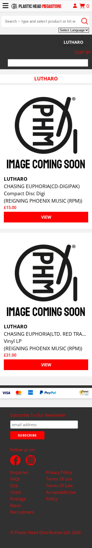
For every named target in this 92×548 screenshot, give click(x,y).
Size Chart (15, 489)
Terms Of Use (59, 479)
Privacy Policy (59, 472)
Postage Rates (18, 502)
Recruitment (22, 512)
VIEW (46, 217)
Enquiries (19, 472)
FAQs (15, 479)
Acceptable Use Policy (61, 495)
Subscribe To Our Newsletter (38, 415)
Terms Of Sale (59, 485)
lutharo (73, 42)
